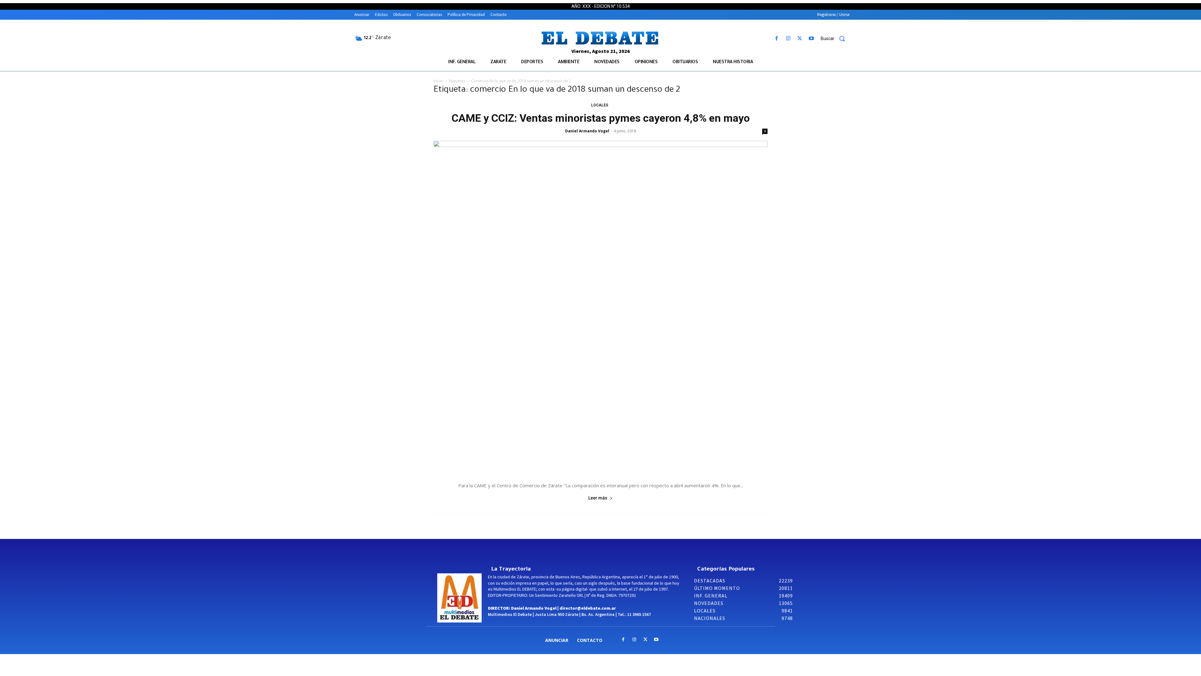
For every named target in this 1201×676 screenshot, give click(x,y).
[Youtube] (811, 38)
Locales (599, 105)
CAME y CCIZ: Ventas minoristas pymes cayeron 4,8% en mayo (601, 118)
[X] (800, 38)
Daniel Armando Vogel (587, 131)
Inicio (438, 81)
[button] (835, 38)
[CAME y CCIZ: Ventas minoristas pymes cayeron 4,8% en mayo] (600, 308)
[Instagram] (788, 38)
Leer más (597, 497)
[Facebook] (776, 38)
